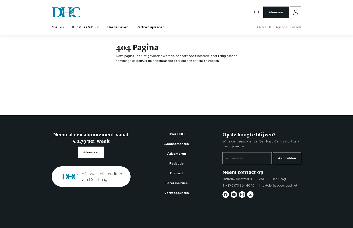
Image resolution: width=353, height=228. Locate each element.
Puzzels (295, 27)
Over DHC (264, 27)
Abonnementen (176, 144)
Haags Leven (117, 27)
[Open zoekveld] (257, 12)
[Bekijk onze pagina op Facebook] (225, 194)
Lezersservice (176, 183)
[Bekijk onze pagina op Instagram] (242, 194)
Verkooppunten (176, 193)
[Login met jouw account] (295, 12)
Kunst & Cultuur (85, 27)
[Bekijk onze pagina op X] (250, 194)
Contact (176, 173)
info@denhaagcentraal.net (278, 185)
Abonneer (276, 12)
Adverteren (176, 154)
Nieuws (58, 27)
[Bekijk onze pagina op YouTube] (234, 194)
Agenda (281, 27)
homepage (123, 61)
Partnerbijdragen (150, 27)
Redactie (176, 163)
